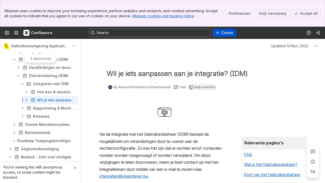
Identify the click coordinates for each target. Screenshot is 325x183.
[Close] (75, 168)
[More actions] (74, 46)
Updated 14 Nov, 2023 (289, 46)
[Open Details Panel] (313, 162)
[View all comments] (313, 151)
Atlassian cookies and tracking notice (163, 16)
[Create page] (313, 172)
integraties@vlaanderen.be (124, 176)
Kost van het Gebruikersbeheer (272, 174)
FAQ (248, 154)
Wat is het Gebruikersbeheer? (270, 164)
